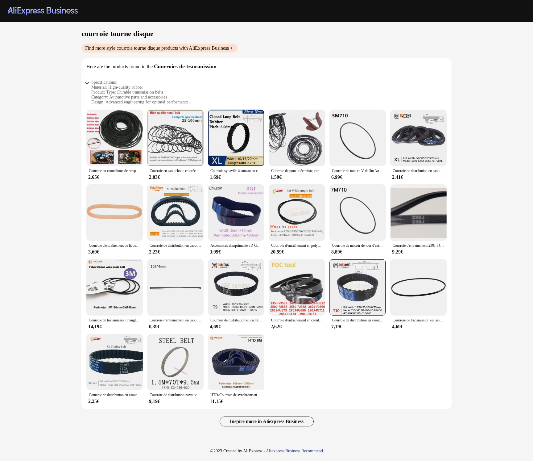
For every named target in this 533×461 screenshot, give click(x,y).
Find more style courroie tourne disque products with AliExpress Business (157, 48)
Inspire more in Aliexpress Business (267, 421)
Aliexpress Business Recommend (294, 451)
